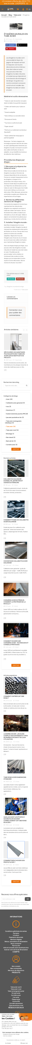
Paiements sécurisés (16, 937)
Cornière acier (16, 995)
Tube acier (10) (11, 426)
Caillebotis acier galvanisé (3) (15, 403)
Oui (12, 279)
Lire (5, 370)
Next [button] (27, 330)
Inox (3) (8, 406)
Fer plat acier (16, 993)
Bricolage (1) (10, 434)
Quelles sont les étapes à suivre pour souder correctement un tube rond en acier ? (15, 819)
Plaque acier (16, 999)
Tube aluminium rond (16, 1005)
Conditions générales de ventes (16, 931)
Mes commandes (16, 968)
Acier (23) (9, 399)
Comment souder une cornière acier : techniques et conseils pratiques (16, 643)
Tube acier (25, 289)
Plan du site (16, 946)
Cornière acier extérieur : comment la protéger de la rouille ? (15, 602)
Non (21, 279)
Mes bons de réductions (16, 970)
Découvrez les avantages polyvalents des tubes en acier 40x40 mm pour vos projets (14, 354)
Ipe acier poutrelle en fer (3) (15, 417)
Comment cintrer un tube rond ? (14, 697)
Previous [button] (24, 330)
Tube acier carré (16, 987)
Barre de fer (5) (11, 441)
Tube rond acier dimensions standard (15, 778)
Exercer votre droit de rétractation (16, 950)
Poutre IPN (16, 1001)
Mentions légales (16, 939)
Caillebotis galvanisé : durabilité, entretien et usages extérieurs (13, 481)
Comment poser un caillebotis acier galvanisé (16, 521)
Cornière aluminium (16, 1003)
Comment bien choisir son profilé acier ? (14, 861)
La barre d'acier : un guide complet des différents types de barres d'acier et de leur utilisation (16, 736)
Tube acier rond (16, 989)
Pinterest (11, 48)
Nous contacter (16, 944)
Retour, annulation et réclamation (16, 941)
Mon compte (16, 966)
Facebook (11, 45)
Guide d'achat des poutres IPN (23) (17, 414)
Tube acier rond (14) (12, 430)
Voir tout (16, 449)
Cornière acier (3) (11, 444)
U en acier (16, 997)
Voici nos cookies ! (7, 1036)
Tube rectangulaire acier (16, 991)
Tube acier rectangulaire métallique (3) (13, 422)
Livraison (16, 935)
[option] (16, 353)
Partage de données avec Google (11, 1034)
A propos (16, 933)
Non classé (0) (10, 437)
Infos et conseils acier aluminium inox (16, 948)
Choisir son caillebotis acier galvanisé (15, 562)
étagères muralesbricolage (15, 286)
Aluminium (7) (10, 410)
